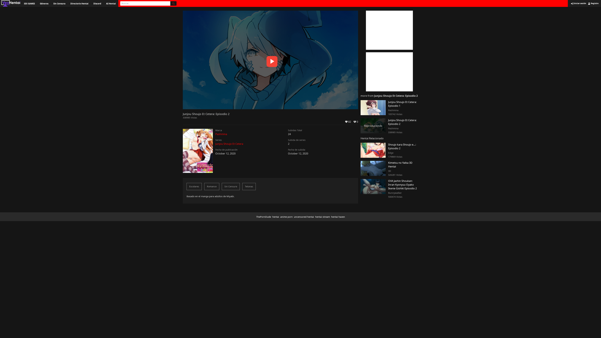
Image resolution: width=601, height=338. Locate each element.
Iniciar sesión (579, 3)
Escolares (194, 186)
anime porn (286, 216)
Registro (594, 3)
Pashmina (221, 134)
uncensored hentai (304, 216)
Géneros (44, 3)
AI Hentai (111, 3)
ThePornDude (263, 216)
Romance (212, 186)
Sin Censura (59, 3)
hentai (275, 216)
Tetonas (249, 186)
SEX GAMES (29, 3)
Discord (97, 3)
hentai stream (322, 216)
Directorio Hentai (79, 3)
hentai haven (338, 216)
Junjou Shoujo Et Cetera (229, 144)
